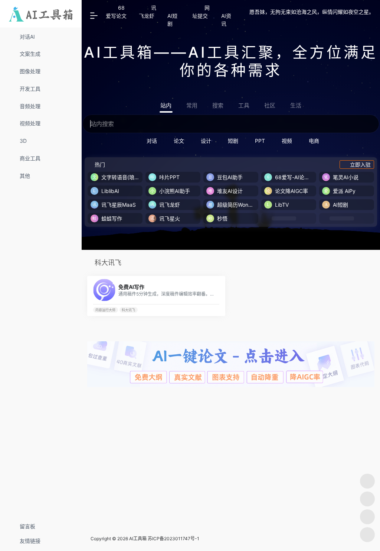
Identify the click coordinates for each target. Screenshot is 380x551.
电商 (314, 141)
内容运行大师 (105, 310)
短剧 (233, 141)
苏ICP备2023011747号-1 (173, 538)
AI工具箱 (138, 538)
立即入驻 (360, 164)
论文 (179, 141)
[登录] (261, 19)
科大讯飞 (128, 310)
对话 (152, 141)
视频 (287, 141)
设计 (206, 141)
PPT (260, 141)
